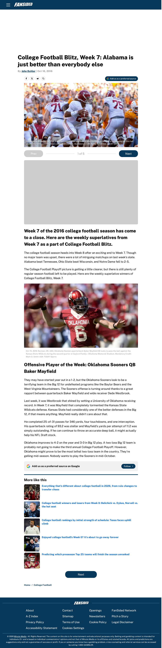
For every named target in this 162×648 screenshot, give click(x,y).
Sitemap (67, 616)
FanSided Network (124, 610)
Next (128, 153)
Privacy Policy (35, 622)
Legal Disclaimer (122, 622)
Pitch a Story (120, 616)
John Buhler (28, 71)
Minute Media (20, 636)
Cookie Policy (98, 622)
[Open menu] (8, 5)
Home (27, 585)
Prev (34, 153)
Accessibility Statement (41, 628)
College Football (43, 585)
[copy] (43, 78)
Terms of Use (71, 622)
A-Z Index (32, 616)
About (30, 610)
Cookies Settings (73, 628)
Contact (67, 610)
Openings (95, 610)
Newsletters (97, 616)
